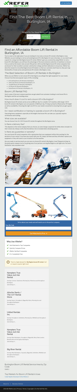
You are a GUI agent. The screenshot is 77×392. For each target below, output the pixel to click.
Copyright (30, 389)
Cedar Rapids (8, 376)
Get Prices (45, 36)
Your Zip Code (10, 225)
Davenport (17, 376)
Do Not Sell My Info (41, 389)
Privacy (19, 389)
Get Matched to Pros (38, 233)
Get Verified (67, 3)
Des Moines (24, 376)
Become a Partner (17, 384)
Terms (24, 389)
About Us (6, 384)
